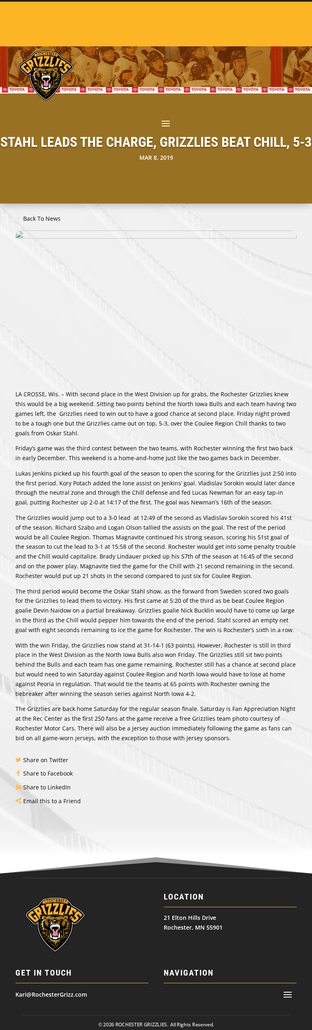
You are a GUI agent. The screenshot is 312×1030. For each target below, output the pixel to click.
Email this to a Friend (52, 801)
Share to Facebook (48, 773)
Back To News (42, 218)
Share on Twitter (45, 760)
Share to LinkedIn (47, 787)
